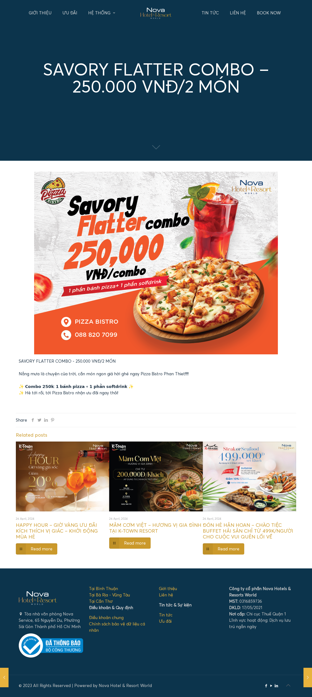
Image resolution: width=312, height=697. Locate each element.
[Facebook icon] (266, 685)
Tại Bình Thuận (103, 588)
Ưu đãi (165, 621)
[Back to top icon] (288, 685)
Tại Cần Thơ (101, 601)
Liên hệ (166, 594)
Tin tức (166, 614)
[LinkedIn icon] (276, 685)
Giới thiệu (168, 588)
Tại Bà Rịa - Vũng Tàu (109, 594)
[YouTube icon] (271, 685)
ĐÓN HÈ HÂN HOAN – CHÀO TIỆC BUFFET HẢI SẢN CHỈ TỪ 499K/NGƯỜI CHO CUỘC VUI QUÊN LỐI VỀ (248, 531)
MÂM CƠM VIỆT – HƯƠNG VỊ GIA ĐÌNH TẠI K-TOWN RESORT (155, 528)
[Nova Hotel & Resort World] (156, 13)
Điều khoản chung (106, 617)
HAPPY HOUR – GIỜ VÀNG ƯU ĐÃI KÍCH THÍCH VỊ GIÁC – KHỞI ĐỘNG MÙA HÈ (57, 531)
